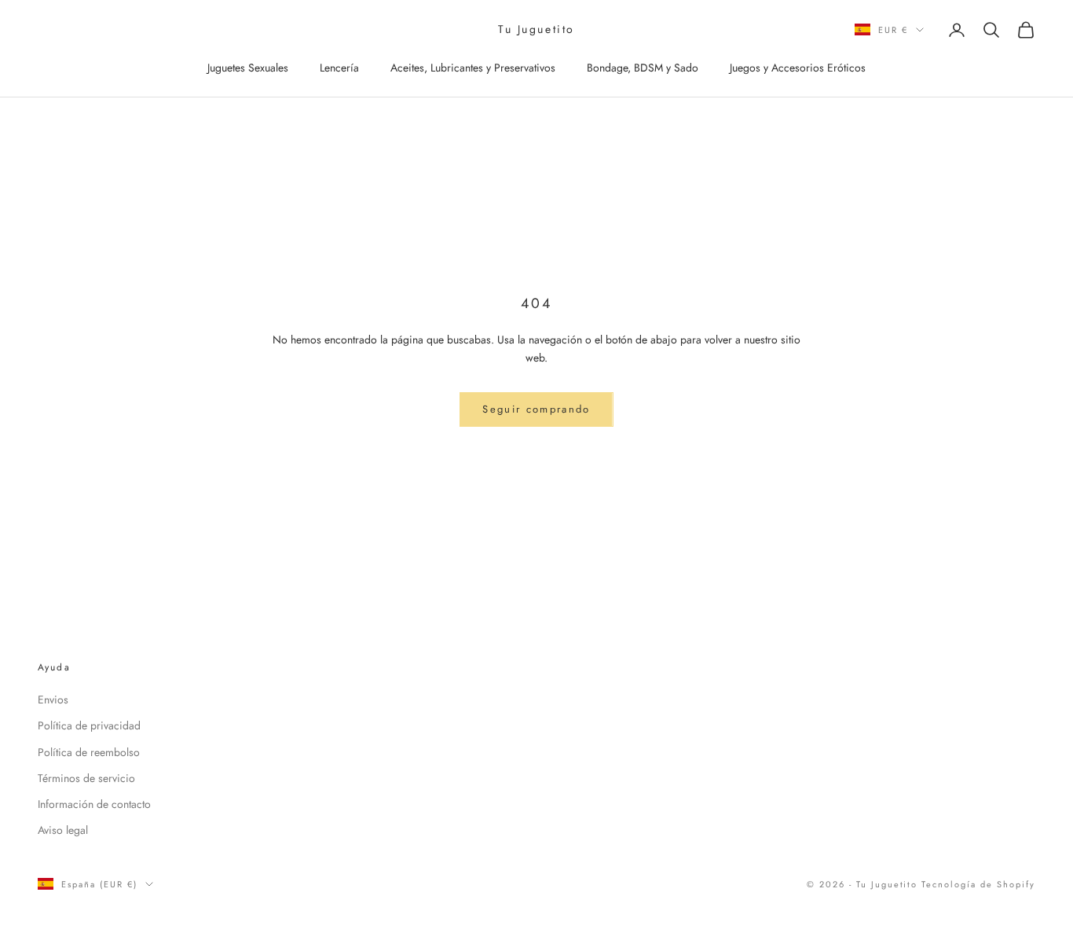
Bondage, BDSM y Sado (642, 67)
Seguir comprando (536, 409)
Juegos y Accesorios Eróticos (798, 67)
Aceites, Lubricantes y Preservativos (472, 67)
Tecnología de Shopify (978, 884)
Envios (53, 699)
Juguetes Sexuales (247, 67)
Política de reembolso (89, 752)
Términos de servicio (86, 778)
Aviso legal (63, 830)
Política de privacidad (89, 725)
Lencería (339, 67)
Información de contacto (94, 804)
